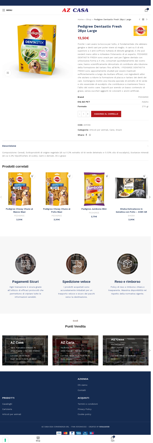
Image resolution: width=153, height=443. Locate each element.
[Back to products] (143, 19)
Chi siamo (82, 385)
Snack (119, 130)
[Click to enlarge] (7, 73)
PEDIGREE (19, 216)
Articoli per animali (98, 130)
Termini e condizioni (88, 404)
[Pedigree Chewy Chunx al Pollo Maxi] (57, 189)
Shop (88, 19)
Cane (112, 130)
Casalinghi (7, 404)
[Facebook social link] (86, 135)
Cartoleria (7, 409)
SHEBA (131, 216)
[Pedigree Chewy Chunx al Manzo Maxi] (19, 189)
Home (81, 19)
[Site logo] (75, 10)
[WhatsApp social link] (90, 135)
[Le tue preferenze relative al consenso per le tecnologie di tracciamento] (5, 440)
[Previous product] (139, 19)
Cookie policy (84, 414)
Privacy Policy (84, 409)
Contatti (82, 390)
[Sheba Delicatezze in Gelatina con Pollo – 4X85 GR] (131, 189)
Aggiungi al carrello (106, 114)
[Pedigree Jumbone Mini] (94, 189)
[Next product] (147, 19)
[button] (32, 176)
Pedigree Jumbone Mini (94, 209)
